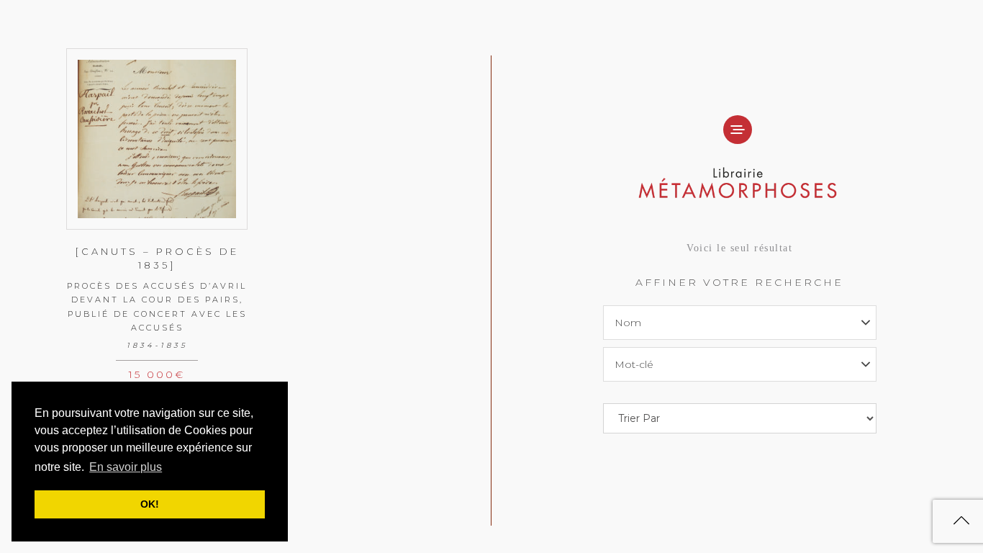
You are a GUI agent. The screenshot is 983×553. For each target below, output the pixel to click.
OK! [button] (149, 504)
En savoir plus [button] (125, 467)
